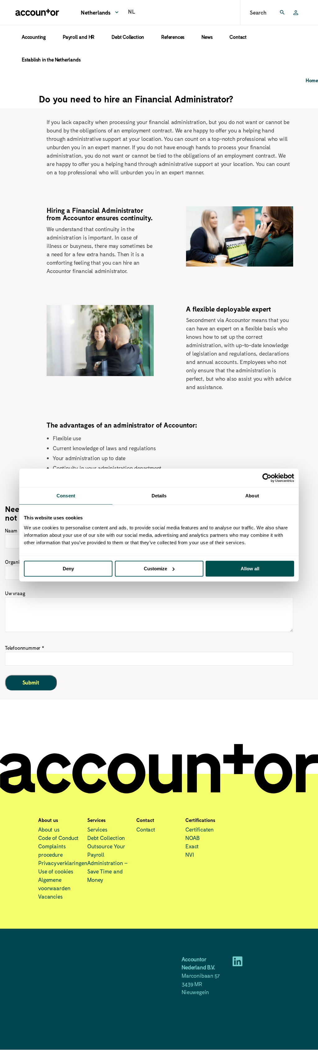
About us (49, 829)
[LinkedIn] (238, 963)
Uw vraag (15, 593)
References (172, 37)
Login (297, 12)
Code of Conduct (58, 837)
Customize (155, 568)
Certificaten (199, 829)
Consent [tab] (66, 495)
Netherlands (96, 12)
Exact (192, 846)
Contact (238, 37)
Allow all (250, 568)
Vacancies (50, 896)
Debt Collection (127, 37)
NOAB (192, 837)
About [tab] (252, 495)
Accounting (34, 37)
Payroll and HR (78, 37)
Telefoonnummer (22, 648)
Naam (11, 530)
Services (97, 829)
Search (258, 12)
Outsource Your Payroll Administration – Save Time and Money (107, 863)
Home (312, 80)
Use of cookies (55, 871)
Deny (68, 568)
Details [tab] (159, 495)
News (207, 37)
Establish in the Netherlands (51, 59)
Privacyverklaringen (62, 862)
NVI (189, 854)
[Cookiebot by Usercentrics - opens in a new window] (267, 477)
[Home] (37, 12)
